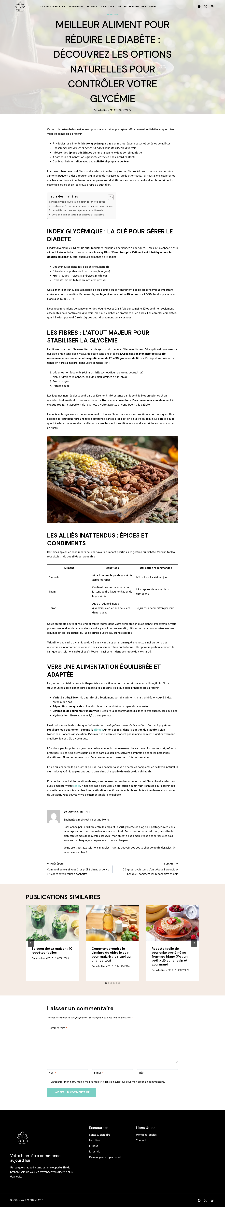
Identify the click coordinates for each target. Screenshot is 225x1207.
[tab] (106, 983)
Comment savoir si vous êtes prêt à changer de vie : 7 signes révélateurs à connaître (78, 869)
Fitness (92, 6)
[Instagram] (212, 6)
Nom (52, 1073)
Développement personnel (137, 6)
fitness (98, 730)
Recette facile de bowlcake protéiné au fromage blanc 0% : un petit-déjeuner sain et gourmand (170, 956)
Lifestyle (107, 6)
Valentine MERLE (106, 110)
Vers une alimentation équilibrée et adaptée (78, 214)
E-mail (99, 1073)
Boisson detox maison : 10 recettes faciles (51, 950)
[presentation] (52, 923)
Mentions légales (146, 1135)
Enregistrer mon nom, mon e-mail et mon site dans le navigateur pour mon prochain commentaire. (108, 1082)
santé (76, 786)
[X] (205, 6)
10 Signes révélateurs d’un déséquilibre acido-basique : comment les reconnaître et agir (149, 869)
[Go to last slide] (31, 943)
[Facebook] (199, 6)
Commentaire (58, 1028)
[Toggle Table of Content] (109, 197)
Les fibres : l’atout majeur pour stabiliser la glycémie (82, 206)
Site (141, 1073)
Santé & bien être (52, 6)
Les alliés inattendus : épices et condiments (77, 210)
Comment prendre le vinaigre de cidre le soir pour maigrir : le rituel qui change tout (111, 954)
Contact (141, 1140)
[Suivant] (194, 943)
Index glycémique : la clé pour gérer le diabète (78, 202)
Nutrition (76, 6)
